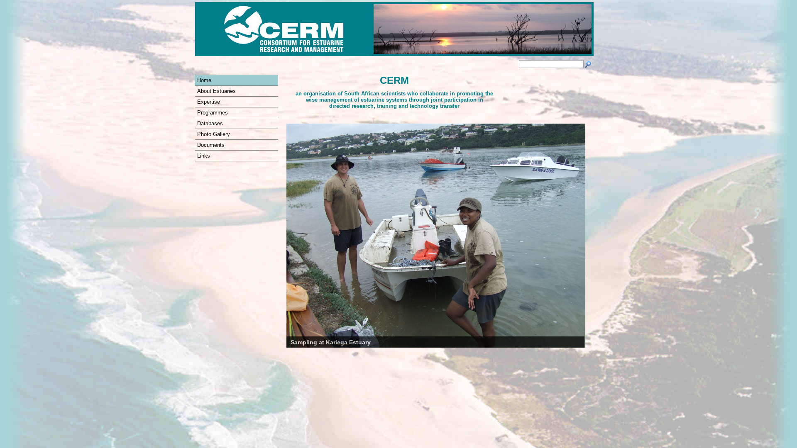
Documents (211, 145)
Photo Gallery (213, 134)
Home (204, 80)
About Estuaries (216, 91)
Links (203, 156)
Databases (210, 123)
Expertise (208, 102)
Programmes (212, 113)
